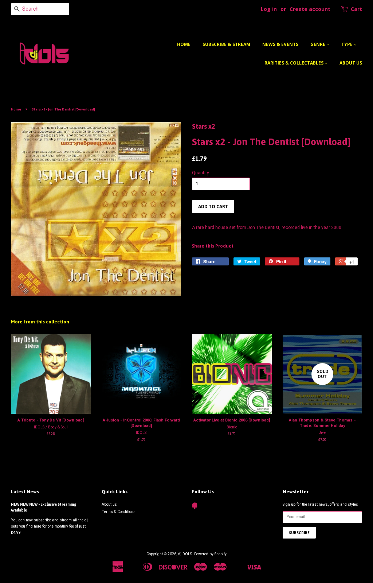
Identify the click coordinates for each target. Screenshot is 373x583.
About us (350, 63)
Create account (310, 8)
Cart (356, 8)
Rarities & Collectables (294, 63)
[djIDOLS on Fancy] (195, 508)
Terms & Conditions (119, 512)
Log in (269, 8)
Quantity (200, 172)
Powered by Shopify (210, 554)
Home (184, 44)
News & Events (280, 44)
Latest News (25, 491)
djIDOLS (185, 554)
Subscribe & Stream (226, 44)
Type (347, 44)
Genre (318, 44)
